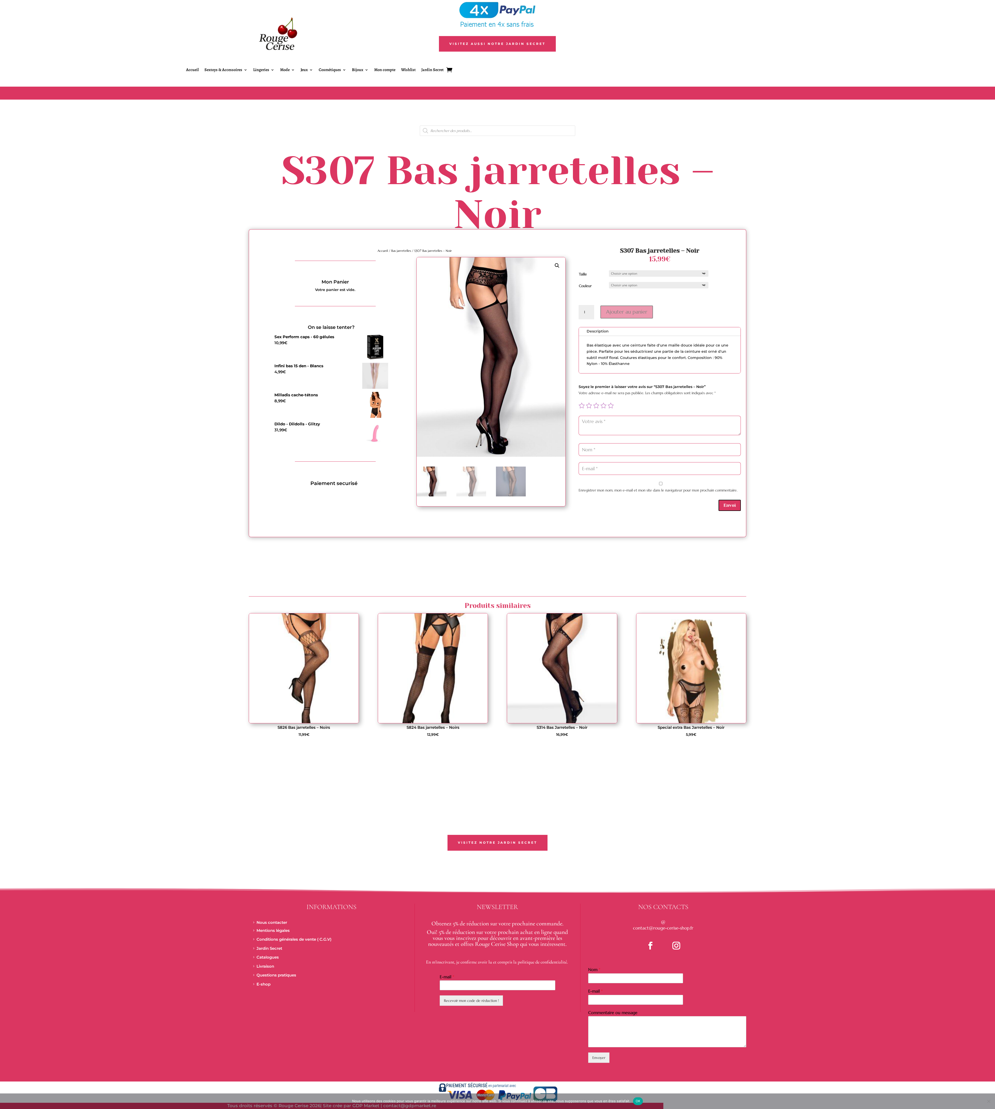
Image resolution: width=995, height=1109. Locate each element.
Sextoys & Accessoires (223, 70)
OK (638, 1101)
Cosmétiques (330, 70)
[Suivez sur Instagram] (676, 945)
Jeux (304, 70)
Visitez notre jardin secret (497, 842)
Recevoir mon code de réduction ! (471, 1000)
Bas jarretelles (401, 251)
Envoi (729, 505)
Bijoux (357, 70)
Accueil (192, 70)
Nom (594, 969)
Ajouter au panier (626, 312)
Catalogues (268, 957)
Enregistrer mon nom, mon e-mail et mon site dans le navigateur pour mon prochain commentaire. (658, 490)
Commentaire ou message (612, 1012)
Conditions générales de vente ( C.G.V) (294, 939)
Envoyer (598, 1057)
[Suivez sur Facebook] (650, 945)
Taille (583, 274)
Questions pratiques (276, 975)
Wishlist (408, 70)
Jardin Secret (432, 70)
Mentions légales (273, 930)
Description (598, 331)
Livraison (265, 966)
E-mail (447, 976)
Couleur (585, 285)
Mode (285, 70)
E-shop (264, 984)
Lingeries (261, 70)
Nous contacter (272, 922)
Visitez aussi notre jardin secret (497, 44)
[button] (557, 265)
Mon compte (384, 70)
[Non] (988, 1101)
